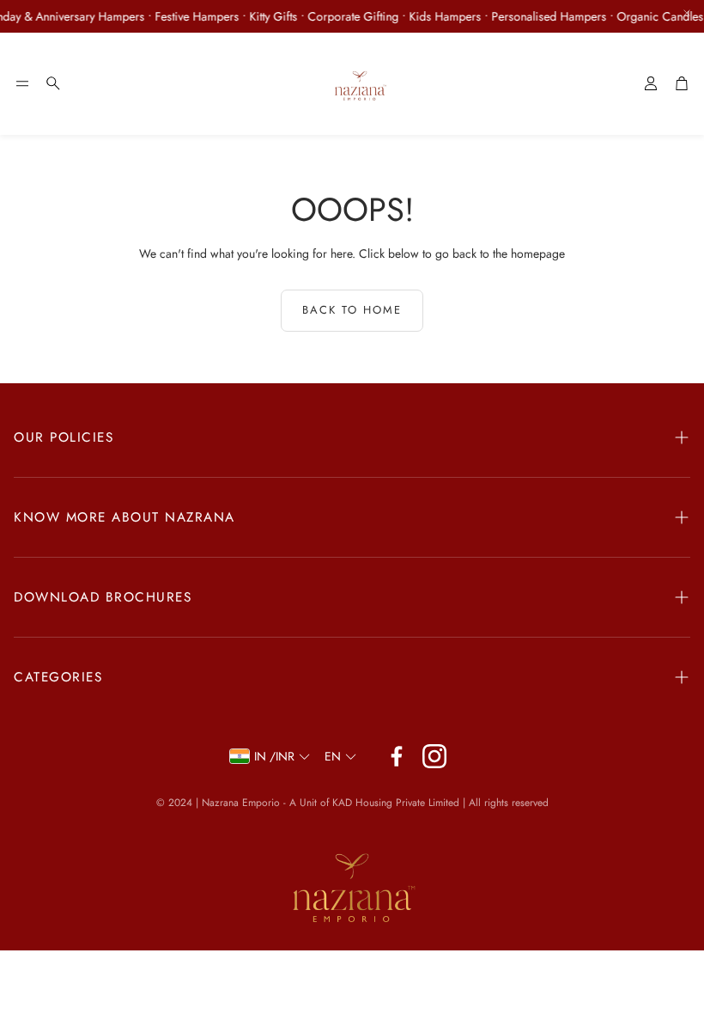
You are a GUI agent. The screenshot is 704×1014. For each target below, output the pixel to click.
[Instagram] (434, 756)
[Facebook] (397, 756)
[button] (22, 83)
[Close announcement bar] (687, 13)
